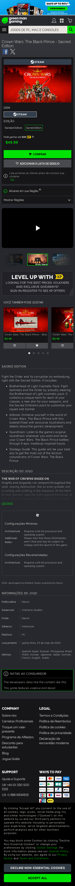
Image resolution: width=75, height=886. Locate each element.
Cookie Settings (47, 847)
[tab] (37, 515)
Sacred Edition (34, 127)
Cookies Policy (58, 851)
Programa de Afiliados (18, 737)
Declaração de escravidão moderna (54, 740)
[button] (29, 353)
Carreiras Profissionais (17, 721)
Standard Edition (13, 127)
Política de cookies (52, 727)
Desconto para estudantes (12, 745)
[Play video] (37, 228)
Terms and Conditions (34, 858)
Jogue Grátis (11, 759)
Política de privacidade (55, 733)
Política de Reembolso (55, 721)
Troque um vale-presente (14, 729)
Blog (5, 753)
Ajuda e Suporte (13, 779)
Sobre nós (9, 715)
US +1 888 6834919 (15, 795)
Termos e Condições (53, 715)
